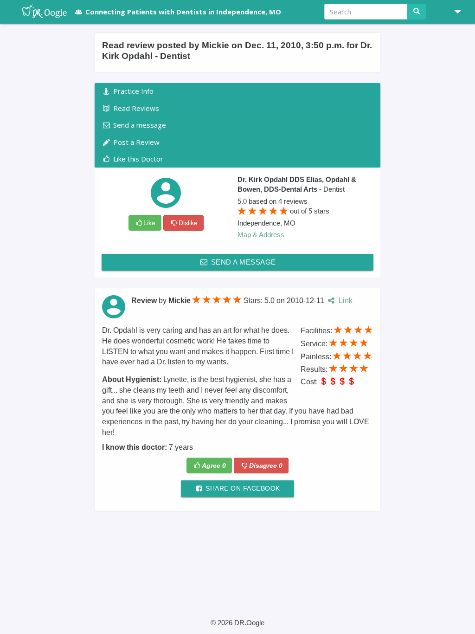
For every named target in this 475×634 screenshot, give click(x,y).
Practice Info (132, 91)
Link (344, 300)
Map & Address (261, 235)
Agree (214, 465)
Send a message (242, 262)
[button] (454, 11)
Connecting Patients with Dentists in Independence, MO (183, 11)
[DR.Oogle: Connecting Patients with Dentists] (40, 11)
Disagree (265, 465)
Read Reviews (135, 108)
